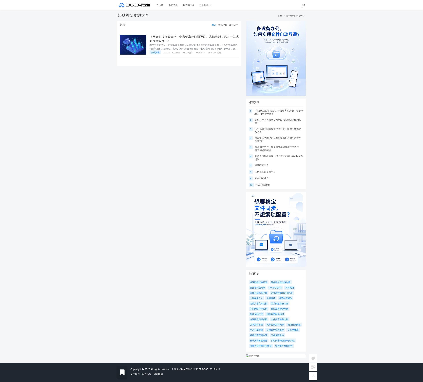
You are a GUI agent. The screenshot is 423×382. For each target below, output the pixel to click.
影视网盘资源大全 (295, 15)
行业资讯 (155, 52)
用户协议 (146, 374)
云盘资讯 (204, 5)
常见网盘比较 (263, 184)
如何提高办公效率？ (265, 171)
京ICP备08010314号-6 (207, 369)
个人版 (160, 5)
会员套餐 (173, 5)
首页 (280, 15)
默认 (214, 24)
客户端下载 (188, 5)
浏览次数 (222, 24)
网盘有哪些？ (262, 165)
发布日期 (233, 24)
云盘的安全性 (262, 178)
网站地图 (158, 374)
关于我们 (135, 374)
